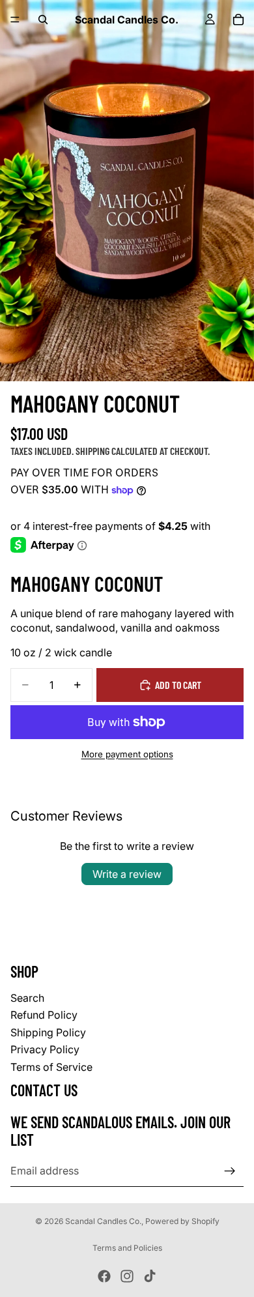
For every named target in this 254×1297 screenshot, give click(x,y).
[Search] (43, 19)
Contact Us (44, 1089)
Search (27, 997)
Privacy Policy (44, 1049)
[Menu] (15, 20)
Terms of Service (51, 1066)
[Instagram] (127, 1276)
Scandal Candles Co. (103, 1221)
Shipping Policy (48, 1031)
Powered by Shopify (182, 1221)
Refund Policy (44, 1014)
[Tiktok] (150, 1276)
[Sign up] (230, 1170)
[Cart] (238, 19)
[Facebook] (104, 1276)
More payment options (127, 754)
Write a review (127, 874)
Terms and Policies (127, 1248)
